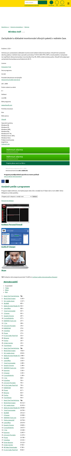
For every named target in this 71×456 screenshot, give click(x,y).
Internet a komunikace (17, 27)
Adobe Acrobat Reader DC (12, 306)
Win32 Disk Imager (10, 298)
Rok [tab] (6, 292)
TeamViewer (8, 345)
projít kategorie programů (31, 5)
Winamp (6, 338)
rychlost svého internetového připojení (44, 277)
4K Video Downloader (10, 447)
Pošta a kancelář (9, 420)
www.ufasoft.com (6, 105)
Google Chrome (9, 316)
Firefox (6, 340)
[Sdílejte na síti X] (7, 181)
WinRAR (6, 303)
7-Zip (5, 323)
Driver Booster (8, 442)
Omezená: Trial (6, 67)
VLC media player (9, 301)
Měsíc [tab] (7, 290)
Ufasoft (3, 119)
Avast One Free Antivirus (11, 296)
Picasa (6, 333)
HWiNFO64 (7, 328)
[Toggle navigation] (68, 3)
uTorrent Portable (10, 326)
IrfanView (7, 331)
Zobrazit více (5, 144)
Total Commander (9, 311)
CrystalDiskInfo (9, 318)
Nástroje (26, 27)
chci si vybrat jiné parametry (13, 176)
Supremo (7, 370)
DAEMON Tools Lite (10, 321)
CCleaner (7, 313)
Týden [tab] (7, 288)
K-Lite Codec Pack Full (11, 335)
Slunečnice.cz (5, 27)
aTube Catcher (8, 343)
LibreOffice (7, 308)
